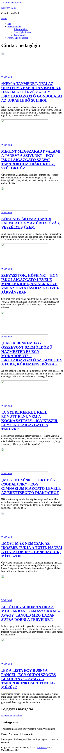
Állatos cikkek (21, 29)
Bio (9, 23)
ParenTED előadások (17, 37)
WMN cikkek (14, 26)
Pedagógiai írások (22, 32)
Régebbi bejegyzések (11, 715)
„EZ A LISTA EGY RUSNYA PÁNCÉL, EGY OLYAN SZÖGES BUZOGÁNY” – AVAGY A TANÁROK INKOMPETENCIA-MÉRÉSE (28, 678)
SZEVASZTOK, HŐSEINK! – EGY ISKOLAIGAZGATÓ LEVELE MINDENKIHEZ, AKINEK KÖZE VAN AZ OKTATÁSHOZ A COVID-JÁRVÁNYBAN (30, 283)
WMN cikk (6, 77)
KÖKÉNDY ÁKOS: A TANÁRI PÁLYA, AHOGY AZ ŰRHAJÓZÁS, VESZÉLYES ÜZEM (30, 223)
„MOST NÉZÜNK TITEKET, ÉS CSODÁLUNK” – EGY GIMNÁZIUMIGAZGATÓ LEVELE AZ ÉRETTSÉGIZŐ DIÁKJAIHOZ (31, 486)
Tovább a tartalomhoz (12, 2)
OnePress (42, 747)
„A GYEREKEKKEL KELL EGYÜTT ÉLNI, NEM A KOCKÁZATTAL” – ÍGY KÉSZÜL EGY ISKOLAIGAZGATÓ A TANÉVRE (29, 420)
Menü (4, 18)
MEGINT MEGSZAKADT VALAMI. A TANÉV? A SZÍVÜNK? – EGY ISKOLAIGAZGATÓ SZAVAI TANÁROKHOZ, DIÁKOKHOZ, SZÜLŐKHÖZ (31, 159)
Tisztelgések (20, 35)
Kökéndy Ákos (8, 8)
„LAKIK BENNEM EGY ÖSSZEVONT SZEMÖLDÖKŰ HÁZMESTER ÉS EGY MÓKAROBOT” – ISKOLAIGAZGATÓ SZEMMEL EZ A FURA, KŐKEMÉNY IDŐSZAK (31, 353)
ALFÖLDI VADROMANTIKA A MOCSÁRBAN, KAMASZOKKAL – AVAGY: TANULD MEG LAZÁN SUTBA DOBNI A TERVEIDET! (30, 613)
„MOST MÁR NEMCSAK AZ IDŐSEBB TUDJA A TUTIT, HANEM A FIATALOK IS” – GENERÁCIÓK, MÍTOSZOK (31, 549)
